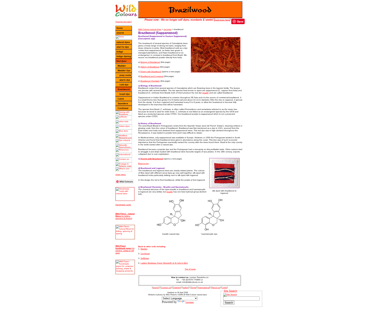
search (156, 287)
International (204, 287)
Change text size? (123, 22)
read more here (222, 20)
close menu (120, 174)
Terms (193, 287)
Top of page (190, 269)
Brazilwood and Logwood (152, 76)
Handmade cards (123, 205)
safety (185, 287)
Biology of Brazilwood (150, 62)
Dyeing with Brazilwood (150, 71)
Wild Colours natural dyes (149, 29)
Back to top (143, 163)
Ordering (177, 287)
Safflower (145, 258)
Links (224, 287)
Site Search (230, 290)
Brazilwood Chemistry (150, 81)
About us (216, 287)
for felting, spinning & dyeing (125, 216)
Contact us (166, 287)
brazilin (205, 93)
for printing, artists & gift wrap (125, 249)
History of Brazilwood (150, 67)
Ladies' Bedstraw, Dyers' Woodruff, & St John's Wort (164, 263)
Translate (189, 302)
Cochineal (145, 253)
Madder (144, 249)
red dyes (167, 29)
